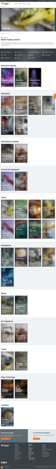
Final (20, 128)
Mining (29, 456)
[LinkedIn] (2, 463)
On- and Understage (19, 390)
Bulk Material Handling (32, 457)
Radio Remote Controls (18, 457)
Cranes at (48, 210)
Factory (46, 258)
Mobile (6, 185)
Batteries (16, 456)
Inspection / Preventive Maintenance (47, 449)
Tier (3, 128)
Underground (19, 307)
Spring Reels (16, 450)
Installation (43, 446)
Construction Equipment (32, 459)
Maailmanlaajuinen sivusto (47, 466)
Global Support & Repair (45, 452)
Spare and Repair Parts (45, 456)
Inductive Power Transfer (18, 453)
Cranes (29, 446)
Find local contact (5, 438)
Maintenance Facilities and (19, 365)
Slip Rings (16, 449)
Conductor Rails (17, 446)
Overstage (5, 390)
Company (28, 3)
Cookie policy (37, 466)
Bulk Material (35, 52)
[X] (4, 463)
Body (19, 108)
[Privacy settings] (2, 467)
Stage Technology (31, 452)
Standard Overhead (7, 210)
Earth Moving (19, 182)
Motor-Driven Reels (17, 452)
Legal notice (53, 466)
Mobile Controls (17, 459)
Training (43, 450)
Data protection (41, 466)
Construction (49, 52)
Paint (33, 108)
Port (19, 229)
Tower (47, 232)
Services (24, 3)
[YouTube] (6, 463)
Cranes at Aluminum (19, 210)
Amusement (7, 80)
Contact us (36, 438)
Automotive (30, 450)
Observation (35, 80)
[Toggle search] (54, 3)
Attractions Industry (31, 453)
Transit (6, 366)
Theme (19, 80)
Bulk (6, 156)
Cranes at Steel (34, 210)
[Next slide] (3, 33)
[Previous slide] (1, 33)
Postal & (20, 259)
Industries (20, 3)
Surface (6, 308)
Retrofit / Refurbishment (45, 453)
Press (5, 107)
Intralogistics (30, 449)
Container (5, 335)
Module (48, 107)
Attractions (8, 52)
